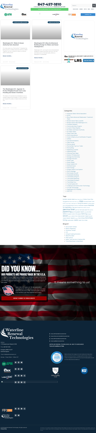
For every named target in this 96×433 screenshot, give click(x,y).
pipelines (91, 209)
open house (77, 207)
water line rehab (83, 220)
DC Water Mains (71, 131)
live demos (75, 205)
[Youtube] (21, 362)
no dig (72, 207)
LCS (67, 232)
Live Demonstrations (72, 140)
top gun (76, 218)
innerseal (67, 205)
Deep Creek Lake (72, 133)
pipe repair (80, 212)
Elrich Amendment (72, 135)
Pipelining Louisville (72, 149)
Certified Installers (72, 124)
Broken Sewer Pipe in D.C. (74, 201)
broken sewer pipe (69, 199)
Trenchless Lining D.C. (73, 176)
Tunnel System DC (72, 184)
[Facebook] (15, 362)
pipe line (87, 209)
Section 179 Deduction (73, 155)
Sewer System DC (72, 164)
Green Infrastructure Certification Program (79, 137)
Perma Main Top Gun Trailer (75, 146)
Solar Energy (70, 167)
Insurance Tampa (70, 230)
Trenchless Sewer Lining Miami (74, 241)
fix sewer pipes (90, 203)
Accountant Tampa (71, 226)
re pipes (69, 214)
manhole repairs (83, 205)
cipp (81, 201)
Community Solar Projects (74, 126)
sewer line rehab (76, 216)
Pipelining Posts (71, 151)
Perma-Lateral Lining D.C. (85, 207)
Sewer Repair (71, 162)
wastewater (70, 220)
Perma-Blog (70, 148)
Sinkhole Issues (71, 166)
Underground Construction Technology (78, 185)
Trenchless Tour (71, 182)
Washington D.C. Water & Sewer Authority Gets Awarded (13, 44)
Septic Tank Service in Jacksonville (75, 239)
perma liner (69, 209)
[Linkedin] (18, 362)
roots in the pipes (76, 214)
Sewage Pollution (72, 158)
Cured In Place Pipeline (73, 128)
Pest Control (69, 237)
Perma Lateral (71, 144)
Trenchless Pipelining (73, 178)
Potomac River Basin (73, 153)
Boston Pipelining (71, 228)
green (64, 205)
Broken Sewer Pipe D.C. (79, 199)
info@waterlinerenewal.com (10, 354)
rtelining (84, 214)
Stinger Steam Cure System (75, 169)
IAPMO (69, 139)
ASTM (68, 115)
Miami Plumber (70, 235)
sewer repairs (70, 218)
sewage (89, 214)
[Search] (94, 5)
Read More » (7, 56)
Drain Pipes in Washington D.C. (71, 203)
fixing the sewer (82, 203)
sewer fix (69, 216)
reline (64, 214)
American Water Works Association (76, 113)
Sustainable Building (73, 175)
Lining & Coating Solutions (73, 234)
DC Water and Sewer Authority (75, 130)
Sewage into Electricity (73, 157)
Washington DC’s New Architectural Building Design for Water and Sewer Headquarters (46, 44)
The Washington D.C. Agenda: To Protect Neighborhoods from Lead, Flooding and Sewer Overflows (14, 90)
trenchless (81, 218)
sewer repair (85, 216)
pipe (83, 209)
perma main (78, 209)
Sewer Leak (70, 160)
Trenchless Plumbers (73, 180)
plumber (89, 212)
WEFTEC (69, 191)
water (76, 220)
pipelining (67, 212)
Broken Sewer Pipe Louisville (75, 120)
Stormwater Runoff (72, 173)
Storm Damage (71, 171)
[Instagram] (24, 376)
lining (71, 205)
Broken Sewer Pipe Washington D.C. (77, 122)
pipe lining (74, 212)
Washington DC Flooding (74, 189)
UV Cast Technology (72, 187)
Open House (70, 142)
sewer (65, 216)
